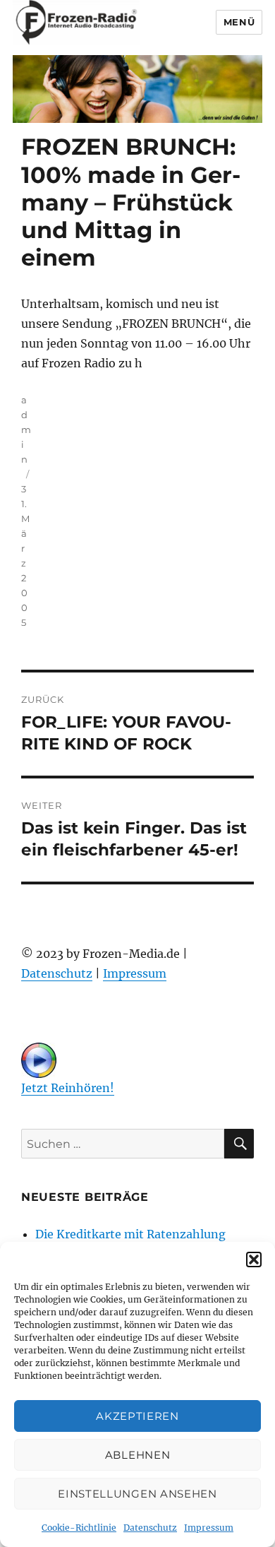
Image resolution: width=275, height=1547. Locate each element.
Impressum (208, 1527)
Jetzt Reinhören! (67, 1088)
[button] (254, 1259)
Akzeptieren (137, 1416)
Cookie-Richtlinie (79, 1527)
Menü (239, 22)
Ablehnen (138, 1455)
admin (26, 429)
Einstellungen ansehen (137, 1493)
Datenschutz (150, 1527)
